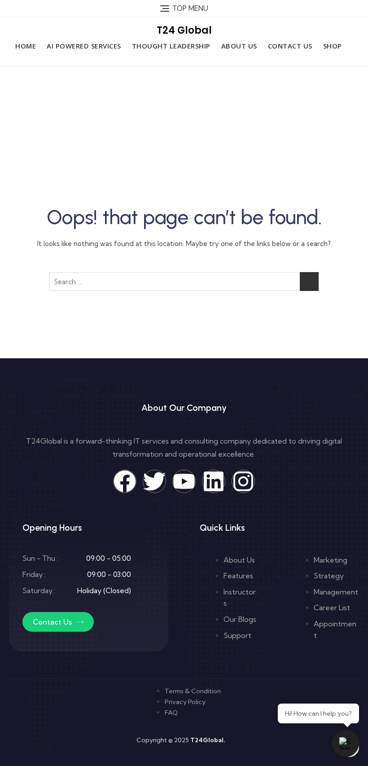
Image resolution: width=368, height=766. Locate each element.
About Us (239, 45)
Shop (332, 45)
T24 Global (184, 30)
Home (25, 45)
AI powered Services (84, 45)
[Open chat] (345, 743)
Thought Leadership (171, 45)
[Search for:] (184, 281)
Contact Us (290, 45)
